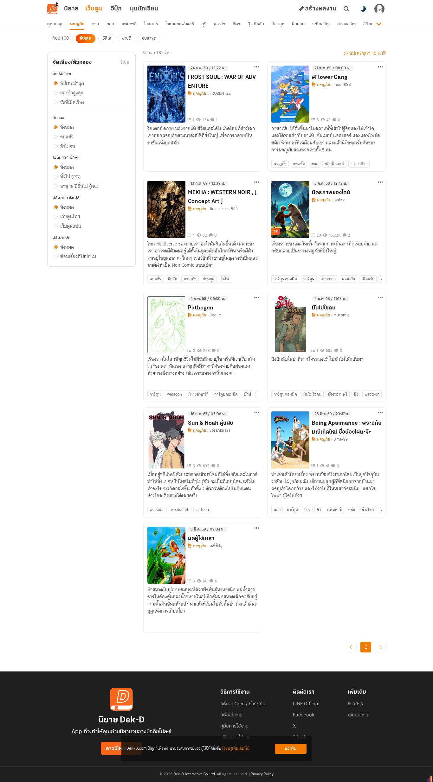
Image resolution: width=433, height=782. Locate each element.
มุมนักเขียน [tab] (144, 9)
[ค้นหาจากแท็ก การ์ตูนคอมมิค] (285, 279)
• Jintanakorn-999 (222, 208)
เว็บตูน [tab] (93, 9)
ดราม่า (219, 24)
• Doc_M (214, 315)
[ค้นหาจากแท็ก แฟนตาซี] (334, 509)
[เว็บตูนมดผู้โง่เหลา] (166, 555)
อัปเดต (86, 38)
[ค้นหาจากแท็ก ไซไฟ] (225, 279)
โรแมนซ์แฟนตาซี (179, 24)
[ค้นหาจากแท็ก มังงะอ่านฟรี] (198, 394)
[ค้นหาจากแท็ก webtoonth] (180, 509)
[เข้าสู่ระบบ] (379, 9)
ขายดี (126, 38)
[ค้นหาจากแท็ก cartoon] (202, 509)
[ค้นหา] (346, 9)
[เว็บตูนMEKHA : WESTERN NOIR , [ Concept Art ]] (166, 209)
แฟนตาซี (129, 24)
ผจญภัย (77, 24)
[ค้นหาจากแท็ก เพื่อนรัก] (367, 279)
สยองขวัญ (346, 24)
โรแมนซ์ (151, 24)
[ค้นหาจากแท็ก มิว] (356, 394)
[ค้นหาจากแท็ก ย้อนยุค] (209, 279)
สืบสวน (298, 24)
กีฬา (236, 24)
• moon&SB (341, 84)
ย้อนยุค (278, 24)
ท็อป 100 (61, 38)
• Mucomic (340, 315)
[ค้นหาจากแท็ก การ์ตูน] (308, 279)
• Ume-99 (339, 439)
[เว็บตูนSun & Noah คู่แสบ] (166, 439)
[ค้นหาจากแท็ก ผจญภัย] (280, 163)
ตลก (110, 24)
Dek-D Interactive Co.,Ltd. (194, 774)
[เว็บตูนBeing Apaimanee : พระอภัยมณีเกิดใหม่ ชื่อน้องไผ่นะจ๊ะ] (290, 439)
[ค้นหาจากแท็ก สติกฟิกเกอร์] (334, 163)
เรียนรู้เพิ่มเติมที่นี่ (235, 748)
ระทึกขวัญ (321, 24)
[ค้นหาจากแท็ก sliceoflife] (359, 163)
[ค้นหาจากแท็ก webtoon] (328, 279)
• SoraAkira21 (218, 430)
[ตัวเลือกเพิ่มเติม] (257, 67)
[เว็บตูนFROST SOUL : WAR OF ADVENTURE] (166, 94)
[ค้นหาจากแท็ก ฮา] (319, 509)
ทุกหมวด (54, 24)
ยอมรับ (290, 748)
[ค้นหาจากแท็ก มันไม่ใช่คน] (312, 394)
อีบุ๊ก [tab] (116, 9)
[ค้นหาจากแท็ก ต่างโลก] (367, 509)
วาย (95, 24)
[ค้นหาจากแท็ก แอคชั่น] (299, 163)
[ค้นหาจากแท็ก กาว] (307, 509)
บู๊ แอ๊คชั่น (256, 24)
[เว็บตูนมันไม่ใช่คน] (290, 324)
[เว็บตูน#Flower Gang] (290, 94)
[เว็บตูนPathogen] (166, 324)
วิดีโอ (106, 38)
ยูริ (204, 24)
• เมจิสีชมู (215, 545)
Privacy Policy (262, 774)
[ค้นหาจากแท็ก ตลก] (314, 163)
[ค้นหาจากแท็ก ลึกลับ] (172, 279)
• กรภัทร (338, 199)
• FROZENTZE (219, 93)
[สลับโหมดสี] (363, 9)
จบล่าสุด (149, 38)
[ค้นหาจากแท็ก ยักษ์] (247, 394)
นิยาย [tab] (71, 9)
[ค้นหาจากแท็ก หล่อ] (351, 509)
